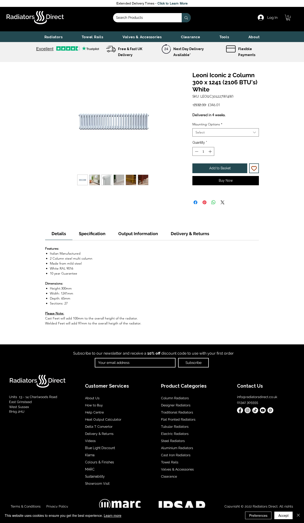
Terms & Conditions (26, 506)
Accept (283, 515)
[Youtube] (263, 410)
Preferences (258, 515)
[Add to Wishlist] (254, 168)
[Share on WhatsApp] (213, 202)
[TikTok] (255, 410)
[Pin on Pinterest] (204, 202)
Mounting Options (207, 124)
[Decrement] (196, 151)
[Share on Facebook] (195, 202)
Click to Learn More (172, 3)
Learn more (112, 515)
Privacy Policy (56, 506)
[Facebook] (240, 410)
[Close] (298, 515)
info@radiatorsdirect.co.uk (257, 397)
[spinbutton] (203, 151)
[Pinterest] (270, 410)
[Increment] (211, 151)
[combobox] (225, 132)
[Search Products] (186, 17)
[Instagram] (248, 410)
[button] (53, 37)
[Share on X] (222, 202)
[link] (288, 17)
